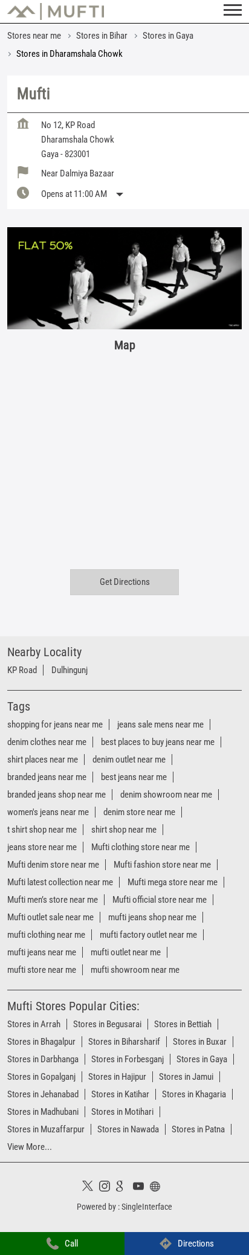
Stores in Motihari (122, 1111)
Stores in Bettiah (183, 1024)
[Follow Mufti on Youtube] (141, 1188)
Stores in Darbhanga (43, 1059)
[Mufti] (55, 11)
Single (146, 1206)
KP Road (22, 670)
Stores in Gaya (201, 1059)
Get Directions (125, 581)
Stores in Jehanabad (43, 1094)
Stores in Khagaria (194, 1094)
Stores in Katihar (120, 1094)
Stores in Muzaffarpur (46, 1129)
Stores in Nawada (128, 1129)
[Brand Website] (158, 1188)
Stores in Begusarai (107, 1024)
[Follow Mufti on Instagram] (107, 1188)
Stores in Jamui (186, 1076)
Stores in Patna (198, 1129)
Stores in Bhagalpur (41, 1041)
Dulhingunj (69, 670)
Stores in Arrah (33, 1024)
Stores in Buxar (200, 1041)
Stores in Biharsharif (124, 1041)
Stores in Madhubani (43, 1111)
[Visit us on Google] (124, 1188)
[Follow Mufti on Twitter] (90, 1188)
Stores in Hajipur (117, 1076)
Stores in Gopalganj (41, 1076)
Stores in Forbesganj (127, 1059)
